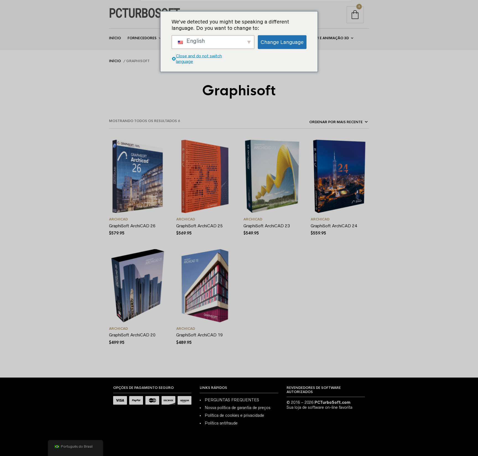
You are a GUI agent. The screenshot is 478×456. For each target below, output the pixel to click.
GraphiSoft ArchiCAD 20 (132, 335)
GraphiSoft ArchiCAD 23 (266, 225)
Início (115, 38)
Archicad (118, 219)
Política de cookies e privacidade (234, 415)
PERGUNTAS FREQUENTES (232, 400)
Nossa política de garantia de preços (238, 407)
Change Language (282, 42)
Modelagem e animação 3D (322, 38)
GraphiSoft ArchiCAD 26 (132, 225)
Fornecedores (142, 38)
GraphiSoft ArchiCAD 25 (199, 225)
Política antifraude (221, 423)
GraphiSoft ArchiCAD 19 (199, 335)
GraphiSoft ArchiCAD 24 (334, 225)
